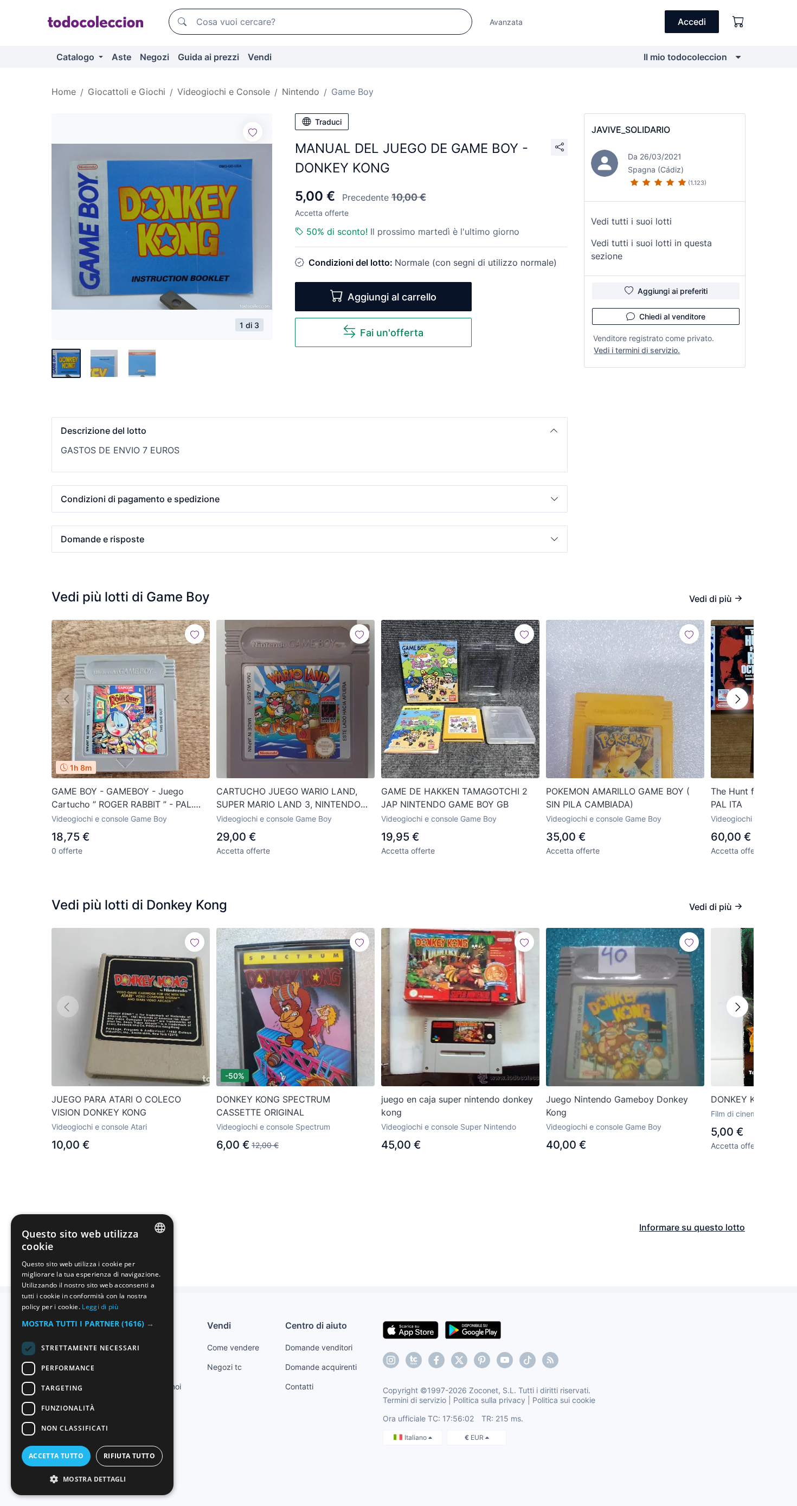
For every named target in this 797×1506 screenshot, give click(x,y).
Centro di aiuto (316, 1325)
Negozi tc (224, 1367)
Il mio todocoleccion (685, 57)
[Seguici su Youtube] (505, 1360)
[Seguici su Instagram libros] (414, 1360)
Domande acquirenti (321, 1367)
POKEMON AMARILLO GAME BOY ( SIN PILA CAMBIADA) (618, 798)
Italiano (416, 1437)
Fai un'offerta (391, 332)
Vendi (260, 57)
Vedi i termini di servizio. (637, 350)
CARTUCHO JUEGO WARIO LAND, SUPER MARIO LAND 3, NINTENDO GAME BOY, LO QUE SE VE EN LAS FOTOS (288, 798)
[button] (309, 430)
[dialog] (92, 1354)
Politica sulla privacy (489, 1400)
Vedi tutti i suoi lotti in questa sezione (651, 249)
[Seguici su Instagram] (391, 1360)
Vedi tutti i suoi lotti (631, 221)
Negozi (154, 57)
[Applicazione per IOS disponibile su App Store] (411, 1329)
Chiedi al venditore (672, 316)
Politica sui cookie (563, 1400)
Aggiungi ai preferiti (673, 291)
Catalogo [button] (76, 57)
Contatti (299, 1386)
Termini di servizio (414, 1400)
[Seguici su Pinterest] (482, 1360)
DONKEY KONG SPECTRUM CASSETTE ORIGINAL (273, 1106)
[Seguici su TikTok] (527, 1360)
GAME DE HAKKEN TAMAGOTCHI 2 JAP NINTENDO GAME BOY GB (454, 798)
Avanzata (506, 22)
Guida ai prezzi (208, 57)
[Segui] (252, 132)
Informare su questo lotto (692, 1227)
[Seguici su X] (459, 1360)
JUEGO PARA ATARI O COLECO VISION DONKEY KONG (116, 1106)
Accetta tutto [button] (56, 1455)
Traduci (328, 121)
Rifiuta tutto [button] (129, 1455)
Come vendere (233, 1347)
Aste (121, 57)
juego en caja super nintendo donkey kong (457, 1106)
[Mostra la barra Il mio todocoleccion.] (738, 57)
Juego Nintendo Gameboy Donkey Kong (617, 1106)
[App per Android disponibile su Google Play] (473, 1329)
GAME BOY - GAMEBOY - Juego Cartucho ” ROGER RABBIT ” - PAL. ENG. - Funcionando (123, 798)
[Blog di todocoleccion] (550, 1360)
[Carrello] (738, 22)
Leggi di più (100, 1306)
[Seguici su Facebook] (436, 1360)
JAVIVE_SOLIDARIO (631, 129)
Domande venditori (318, 1347)
